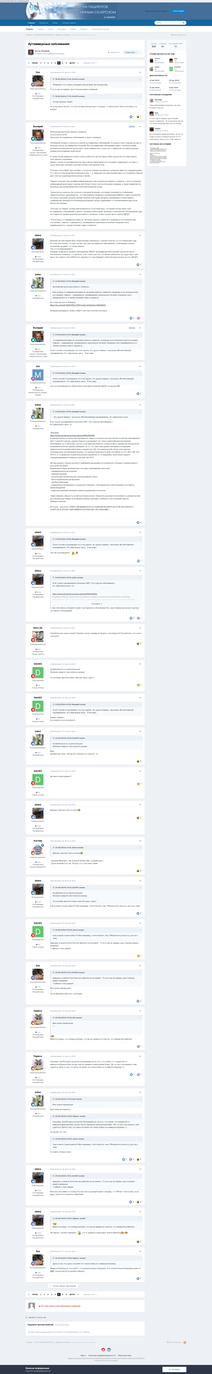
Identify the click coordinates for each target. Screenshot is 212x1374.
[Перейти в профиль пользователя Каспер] (37, 849)
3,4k (39, 388)
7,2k (38, 296)
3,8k (39, 148)
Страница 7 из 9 (89, 63)
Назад (35, 63)
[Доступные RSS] (184, 1342)
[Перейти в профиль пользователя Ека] (37, 80)
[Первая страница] (29, 63)
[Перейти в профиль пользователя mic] (37, 374)
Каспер (38, 840)
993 (38, 649)
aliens (38, 235)
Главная (31, 23)
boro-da (37, 628)
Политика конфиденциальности (101, 1355)
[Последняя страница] (78, 63)
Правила (83, 29)
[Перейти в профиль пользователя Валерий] (30, 52)
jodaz (38, 274)
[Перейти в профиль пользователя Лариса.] (37, 1019)
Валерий (45, 51)
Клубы (55, 23)
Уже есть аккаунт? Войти (156, 11)
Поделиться (114, 52)
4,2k (39, 94)
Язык (83, 1355)
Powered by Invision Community (106, 1360)
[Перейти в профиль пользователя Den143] (37, 672)
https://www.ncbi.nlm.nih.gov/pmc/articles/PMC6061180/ (72, 435)
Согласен (175, 1369)
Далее (72, 63)
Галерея (41, 29)
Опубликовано (62, 72)
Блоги (50, 29)
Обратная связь (125, 1355)
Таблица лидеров (69, 23)
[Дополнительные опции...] (140, 72)
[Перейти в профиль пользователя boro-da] (37, 636)
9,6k (39, 862)
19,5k (39, 257)
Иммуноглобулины (56, 54)
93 (39, 685)
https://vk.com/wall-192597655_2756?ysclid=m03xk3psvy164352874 (78, 305)
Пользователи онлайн (100, 29)
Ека (38, 72)
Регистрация (178, 11)
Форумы (29, 29)
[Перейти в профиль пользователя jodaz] (37, 283)
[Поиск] (183, 23)
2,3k (39, 1032)
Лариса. (37, 1011)
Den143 (75, 79)
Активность (43, 23)
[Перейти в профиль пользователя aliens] (37, 243)
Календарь (62, 29)
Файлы (73, 29)
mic (38, 366)
